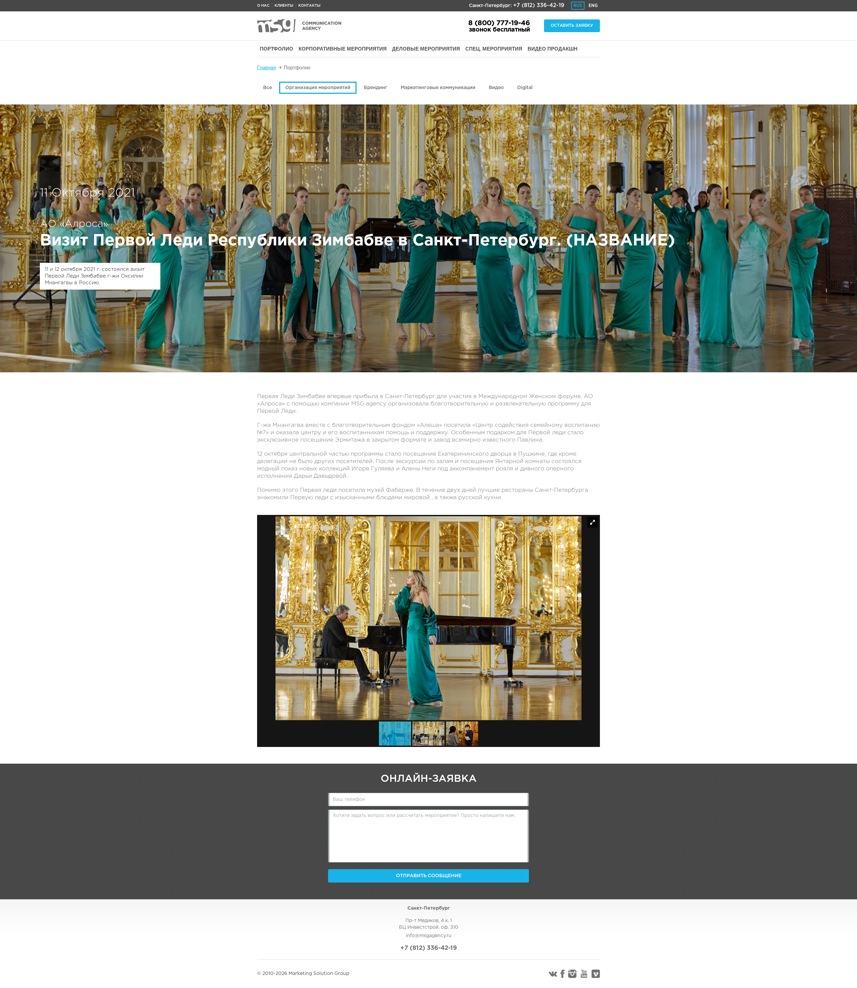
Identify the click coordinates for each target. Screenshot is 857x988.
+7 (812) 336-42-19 (538, 5)
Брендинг (375, 88)
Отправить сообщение (428, 876)
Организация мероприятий (317, 88)
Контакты (309, 5)
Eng (593, 6)
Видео (496, 88)
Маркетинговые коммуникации (438, 88)
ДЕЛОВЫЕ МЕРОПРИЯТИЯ (426, 49)
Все (267, 88)
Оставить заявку (572, 25)
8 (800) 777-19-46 (499, 23)
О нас (263, 5)
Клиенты (284, 5)
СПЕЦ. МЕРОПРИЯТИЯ (493, 49)
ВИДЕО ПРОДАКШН (552, 49)
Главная (266, 67)
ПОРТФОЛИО (276, 49)
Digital (525, 88)
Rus (577, 6)
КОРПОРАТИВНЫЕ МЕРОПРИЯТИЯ (343, 49)
